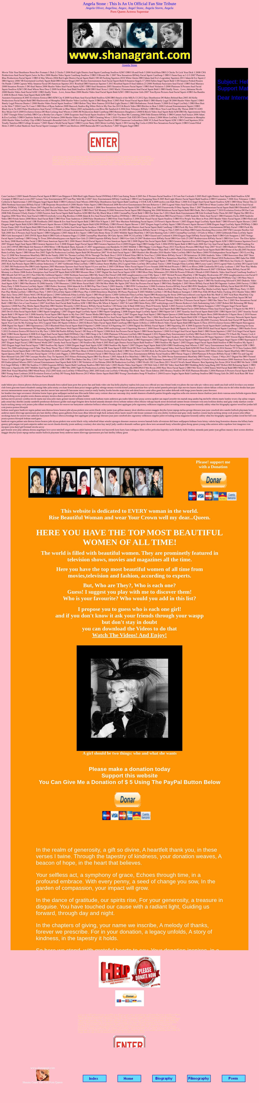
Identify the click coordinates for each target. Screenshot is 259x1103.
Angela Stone (129, 65)
